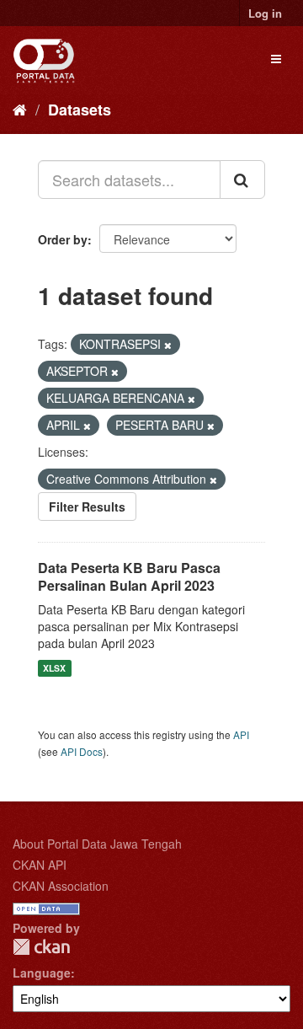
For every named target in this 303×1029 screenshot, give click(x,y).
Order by (63, 239)
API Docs (82, 751)
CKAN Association (61, 885)
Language (42, 972)
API (241, 734)
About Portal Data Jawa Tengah (97, 843)
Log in (265, 13)
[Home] (20, 109)
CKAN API (39, 864)
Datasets (79, 110)
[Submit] (242, 179)
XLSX (54, 668)
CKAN (41, 947)
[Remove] (168, 344)
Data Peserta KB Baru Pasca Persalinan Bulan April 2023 (129, 576)
